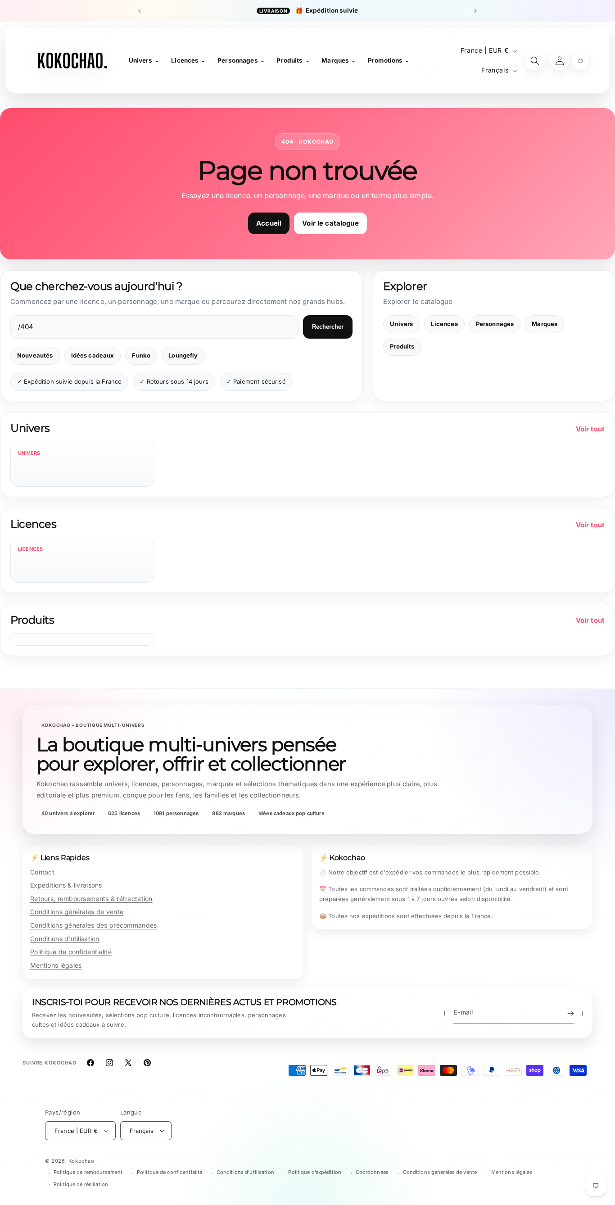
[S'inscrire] (570, 1013)
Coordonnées (372, 1172)
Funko (141, 355)
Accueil (268, 223)
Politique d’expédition (314, 1172)
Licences (444, 323)
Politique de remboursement (88, 1172)
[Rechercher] (535, 61)
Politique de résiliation (81, 1184)
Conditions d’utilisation (245, 1172)
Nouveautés (35, 355)
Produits (402, 346)
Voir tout (590, 429)
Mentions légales (55, 965)
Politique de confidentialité (71, 952)
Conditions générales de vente (76, 911)
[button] (580, 60)
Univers (401, 323)
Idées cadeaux (92, 355)
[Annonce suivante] (475, 10)
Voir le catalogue (330, 223)
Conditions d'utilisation (64, 938)
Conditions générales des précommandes (93, 925)
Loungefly (183, 355)
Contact (42, 872)
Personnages (495, 323)
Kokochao (81, 1161)
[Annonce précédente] (139, 10)
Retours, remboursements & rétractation (91, 898)
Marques (544, 323)
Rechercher (328, 326)
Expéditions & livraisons (66, 885)
